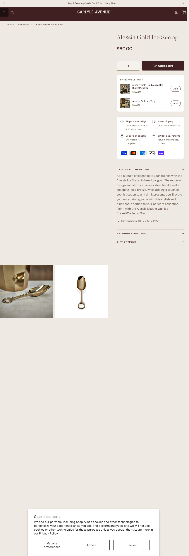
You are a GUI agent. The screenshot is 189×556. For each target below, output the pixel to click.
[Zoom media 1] (26, 291)
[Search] (12, 12)
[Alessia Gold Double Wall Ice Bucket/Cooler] (125, 89)
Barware (23, 24)
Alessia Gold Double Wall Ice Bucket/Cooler (147, 86)
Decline (131, 545)
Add (175, 88)
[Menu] (4, 12)
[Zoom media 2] (81, 291)
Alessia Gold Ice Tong (144, 101)
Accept (92, 545)
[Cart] (184, 12)
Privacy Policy (48, 533)
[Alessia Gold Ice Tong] (125, 103)
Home (10, 24)
